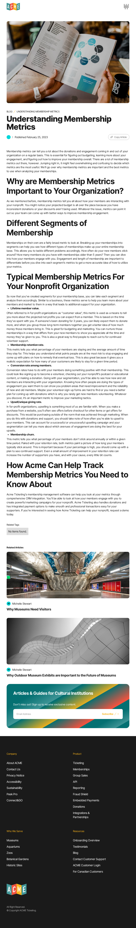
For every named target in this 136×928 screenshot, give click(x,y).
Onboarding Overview (86, 840)
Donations (79, 806)
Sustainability (14, 788)
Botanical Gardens (18, 859)
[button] (126, 7)
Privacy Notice (15, 775)
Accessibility (14, 781)
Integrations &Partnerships (81, 815)
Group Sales (80, 775)
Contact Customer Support (89, 859)
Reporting (79, 788)
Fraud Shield (80, 794)
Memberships (81, 769)
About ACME (14, 763)
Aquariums (13, 846)
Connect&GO (15, 800)
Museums (12, 840)
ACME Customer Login (86, 865)
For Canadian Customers (88, 871)
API (75, 781)
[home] (38, 6)
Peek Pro (12, 794)
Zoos (10, 852)
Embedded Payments (86, 800)
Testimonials (80, 846)
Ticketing (78, 763)
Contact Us (13, 769)
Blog (9, 111)
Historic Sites (14, 865)
